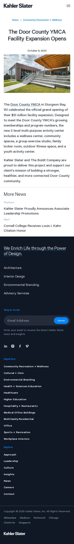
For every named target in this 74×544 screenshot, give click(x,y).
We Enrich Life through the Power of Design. (35, 250)
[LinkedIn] (6, 345)
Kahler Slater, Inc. (35, 511)
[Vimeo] (27, 345)
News (15, 19)
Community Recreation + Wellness (42, 19)
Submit (61, 320)
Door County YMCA (25, 104)
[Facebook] (20, 345)
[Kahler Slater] (15, 6)
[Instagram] (12, 345)
